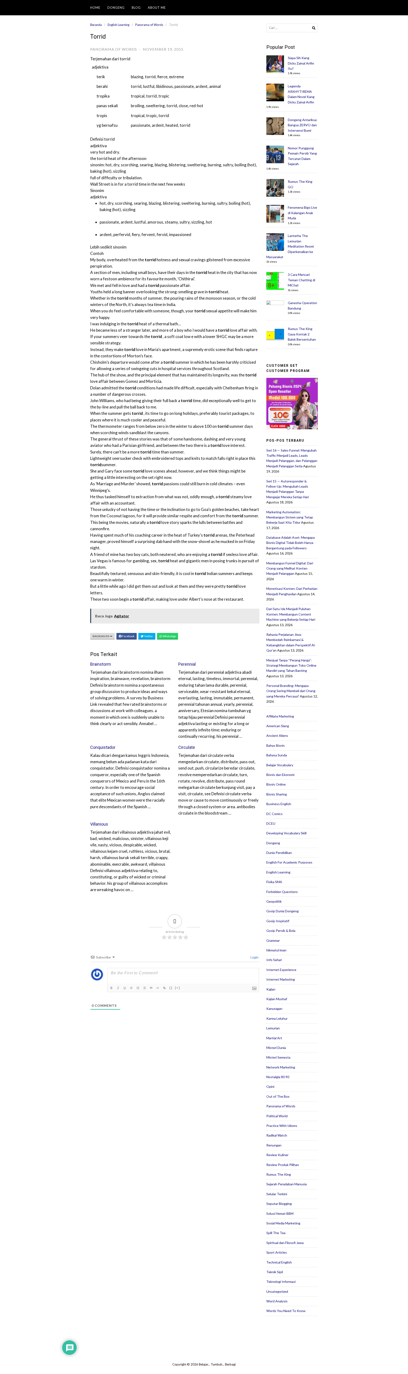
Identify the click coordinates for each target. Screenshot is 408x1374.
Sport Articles (276, 1252)
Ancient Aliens (277, 736)
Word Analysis (277, 1301)
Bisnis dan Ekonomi (280, 775)
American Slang (277, 726)
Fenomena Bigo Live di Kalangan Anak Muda (302, 212)
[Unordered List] (145, 988)
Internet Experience (281, 970)
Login (254, 957)
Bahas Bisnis (275, 745)
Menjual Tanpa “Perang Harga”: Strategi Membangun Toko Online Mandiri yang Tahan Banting (291, 665)
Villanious (99, 824)
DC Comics (274, 814)
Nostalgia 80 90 (277, 1077)
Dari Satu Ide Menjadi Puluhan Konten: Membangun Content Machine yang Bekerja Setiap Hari (290, 614)
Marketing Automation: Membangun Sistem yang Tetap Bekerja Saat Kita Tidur (289, 517)
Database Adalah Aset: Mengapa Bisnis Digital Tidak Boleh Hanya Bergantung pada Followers (290, 542)
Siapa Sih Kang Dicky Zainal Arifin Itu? (301, 63)
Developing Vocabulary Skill (286, 833)
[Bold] (112, 988)
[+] (177, 988)
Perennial (187, 664)
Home (95, 7)
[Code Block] (158, 988)
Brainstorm (100, 664)
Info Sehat (274, 960)
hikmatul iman (276, 950)
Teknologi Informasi (281, 1282)
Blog (136, 7)
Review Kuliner (277, 1155)
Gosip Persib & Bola (280, 931)
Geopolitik (274, 901)
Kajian (270, 989)
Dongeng (116, 7)
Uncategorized (277, 1291)
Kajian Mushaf (276, 999)
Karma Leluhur (277, 1018)
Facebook (128, 636)
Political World (277, 1116)
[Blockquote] (151, 988)
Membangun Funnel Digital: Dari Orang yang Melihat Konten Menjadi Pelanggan (289, 568)
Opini (270, 1087)
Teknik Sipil (274, 1272)
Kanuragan (274, 1009)
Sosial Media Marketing (283, 1223)
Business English (278, 804)
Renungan (273, 1145)
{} (171, 988)
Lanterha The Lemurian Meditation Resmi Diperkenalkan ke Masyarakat (290, 246)
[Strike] (131, 988)
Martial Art (274, 1038)
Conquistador (102, 747)
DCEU (270, 823)
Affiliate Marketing (280, 716)
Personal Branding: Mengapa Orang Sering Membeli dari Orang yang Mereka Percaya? (290, 691)
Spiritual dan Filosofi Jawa (285, 1243)
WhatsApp (169, 636)
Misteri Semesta (278, 1057)
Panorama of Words (149, 25)
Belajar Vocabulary (279, 765)
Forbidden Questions (282, 892)
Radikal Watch (276, 1135)
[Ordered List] (138, 988)
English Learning (118, 25)
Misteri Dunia (276, 1048)
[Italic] (118, 988)
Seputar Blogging (279, 1204)
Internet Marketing (280, 979)
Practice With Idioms (281, 1126)
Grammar (273, 940)
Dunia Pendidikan (279, 853)
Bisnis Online (276, 784)
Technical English (279, 1262)
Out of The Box (277, 1096)
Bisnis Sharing (276, 794)
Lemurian (273, 1028)
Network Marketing (280, 1067)
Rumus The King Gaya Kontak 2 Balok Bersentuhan (302, 334)
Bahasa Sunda (276, 755)
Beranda (96, 25)
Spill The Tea (275, 1233)
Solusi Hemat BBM (279, 1213)
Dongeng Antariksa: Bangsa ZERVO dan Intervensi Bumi (302, 125)
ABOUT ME (157, 7)
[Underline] (125, 988)
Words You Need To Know (286, 1311)
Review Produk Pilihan (282, 1165)
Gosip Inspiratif (277, 921)
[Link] (165, 988)
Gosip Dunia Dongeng (282, 911)
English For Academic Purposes (289, 862)
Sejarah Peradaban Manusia (286, 1184)
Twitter (148, 636)
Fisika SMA (274, 882)
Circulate (186, 747)
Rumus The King (278, 1174)
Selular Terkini (276, 1194)
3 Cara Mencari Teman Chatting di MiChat (301, 280)
